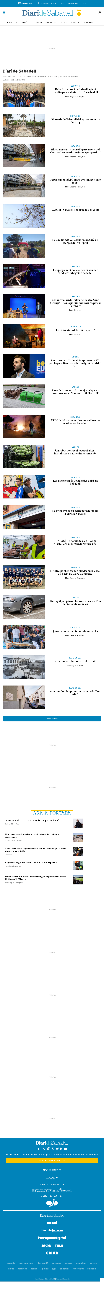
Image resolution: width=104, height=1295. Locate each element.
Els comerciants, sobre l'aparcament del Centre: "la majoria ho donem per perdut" (75, 151)
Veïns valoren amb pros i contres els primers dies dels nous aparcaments (32, 835)
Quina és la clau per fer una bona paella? (75, 631)
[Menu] (4, 12)
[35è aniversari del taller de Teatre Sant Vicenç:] (24, 306)
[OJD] (52, 1203)
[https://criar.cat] (52, 1253)
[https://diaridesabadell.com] (52, 1216)
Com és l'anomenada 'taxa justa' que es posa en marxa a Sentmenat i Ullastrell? (75, 392)
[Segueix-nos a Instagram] (49, 1149)
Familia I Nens (73, 3)
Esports (63, 22)
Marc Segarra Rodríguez (75, 96)
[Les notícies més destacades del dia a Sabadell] (24, 486)
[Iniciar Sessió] (99, 12)
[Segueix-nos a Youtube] (65, 1149)
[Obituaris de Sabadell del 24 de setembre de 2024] (24, 125)
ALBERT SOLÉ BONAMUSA (14, 80)
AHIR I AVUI (52, 77)
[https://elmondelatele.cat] (52, 1246)
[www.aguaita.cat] (11, 1263)
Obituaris (88, 22)
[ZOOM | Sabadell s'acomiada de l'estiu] (24, 216)
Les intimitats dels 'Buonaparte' (75, 330)
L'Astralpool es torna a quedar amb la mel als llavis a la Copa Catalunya (75, 572)
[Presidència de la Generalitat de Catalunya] (45, 1190)
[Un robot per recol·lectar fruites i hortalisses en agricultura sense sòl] (24, 456)
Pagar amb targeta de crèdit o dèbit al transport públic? (31, 862)
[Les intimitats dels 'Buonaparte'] (24, 336)
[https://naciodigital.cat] (52, 1223)
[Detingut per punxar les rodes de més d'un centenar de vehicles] (24, 607)
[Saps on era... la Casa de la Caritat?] (24, 667)
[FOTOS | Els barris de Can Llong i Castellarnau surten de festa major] (24, 547)
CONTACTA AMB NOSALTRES (52, 1160)
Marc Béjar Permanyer (13, 866)
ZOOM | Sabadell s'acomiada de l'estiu (75, 209)
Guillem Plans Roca (12, 823)
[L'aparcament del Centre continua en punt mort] (24, 185)
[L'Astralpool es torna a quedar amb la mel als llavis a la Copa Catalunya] (24, 577)
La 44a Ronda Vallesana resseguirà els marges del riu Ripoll (75, 241)
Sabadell (12, 22)
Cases (62, 3)
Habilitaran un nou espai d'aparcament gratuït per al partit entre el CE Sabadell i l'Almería (36, 878)
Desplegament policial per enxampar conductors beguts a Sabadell (75, 271)
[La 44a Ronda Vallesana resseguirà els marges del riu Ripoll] (24, 246)
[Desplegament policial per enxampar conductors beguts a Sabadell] (24, 276)
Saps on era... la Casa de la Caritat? (75, 661)
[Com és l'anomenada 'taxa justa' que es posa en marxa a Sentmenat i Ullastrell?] (24, 396)
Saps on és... (75, 657)
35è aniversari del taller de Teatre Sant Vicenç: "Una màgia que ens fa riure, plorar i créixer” (75, 302)
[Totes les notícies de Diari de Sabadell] (51, 12)
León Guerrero (75, 310)
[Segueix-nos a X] (44, 1149)
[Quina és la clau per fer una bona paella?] (24, 637)
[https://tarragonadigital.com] (52, 1238)
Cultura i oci (50, 22)
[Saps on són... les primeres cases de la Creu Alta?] (24, 697)
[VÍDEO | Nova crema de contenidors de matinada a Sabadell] (24, 426)
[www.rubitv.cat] (54, 1269)
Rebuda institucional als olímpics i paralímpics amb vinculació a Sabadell (75, 91)
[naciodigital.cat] (27, 1263)
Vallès (26, 22)
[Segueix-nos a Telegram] (57, 1149)
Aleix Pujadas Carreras (13, 840)
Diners (39, 22)
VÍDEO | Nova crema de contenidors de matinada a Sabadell (75, 422)
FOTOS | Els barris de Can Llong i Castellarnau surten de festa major (75, 542)
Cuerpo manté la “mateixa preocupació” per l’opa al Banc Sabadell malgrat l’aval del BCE (75, 363)
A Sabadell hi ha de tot (14, 77)
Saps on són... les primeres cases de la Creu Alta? (75, 693)
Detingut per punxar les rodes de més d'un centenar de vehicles (75, 602)
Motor (84, 3)
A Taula (53, 3)
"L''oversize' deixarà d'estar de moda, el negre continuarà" (32, 820)
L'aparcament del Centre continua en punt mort (75, 181)
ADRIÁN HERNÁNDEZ (36, 77)
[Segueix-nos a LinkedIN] (61, 1149)
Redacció (8, 854)
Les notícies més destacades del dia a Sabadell (75, 482)
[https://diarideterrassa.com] (52, 1231)
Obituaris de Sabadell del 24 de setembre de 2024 (75, 121)
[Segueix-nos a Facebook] (39, 1149)
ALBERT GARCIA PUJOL (69, 77)
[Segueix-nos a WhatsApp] (53, 1149)
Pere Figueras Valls (75, 665)
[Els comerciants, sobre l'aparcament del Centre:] (24, 155)
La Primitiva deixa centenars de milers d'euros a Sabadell (75, 512)
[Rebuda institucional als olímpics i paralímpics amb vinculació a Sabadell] (24, 95)
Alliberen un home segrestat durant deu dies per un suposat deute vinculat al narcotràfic (35, 849)
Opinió (75, 22)
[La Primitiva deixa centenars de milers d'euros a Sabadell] (24, 517)
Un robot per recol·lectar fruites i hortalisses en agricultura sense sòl (75, 452)
